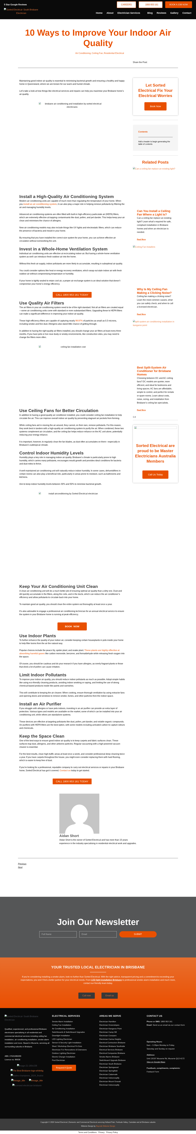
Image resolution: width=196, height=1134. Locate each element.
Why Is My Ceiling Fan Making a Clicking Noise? (154, 291)
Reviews (161, 13)
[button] (152, 61)
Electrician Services (128, 13)
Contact (186, 13)
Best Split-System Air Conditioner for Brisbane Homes (154, 371)
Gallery (174, 13)
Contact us (65, 770)
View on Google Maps (156, 1062)
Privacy (101, 1132)
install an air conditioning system (40, 204)
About (110, 13)
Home (99, 13)
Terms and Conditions (87, 1132)
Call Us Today (155, 474)
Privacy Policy (112, 1132)
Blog (150, 13)
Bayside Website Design (105, 1126)
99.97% (79, 321)
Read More (141, 239)
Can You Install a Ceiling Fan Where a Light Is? (153, 212)
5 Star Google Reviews (15, 4)
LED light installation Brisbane (106, 980)
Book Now (155, 106)
